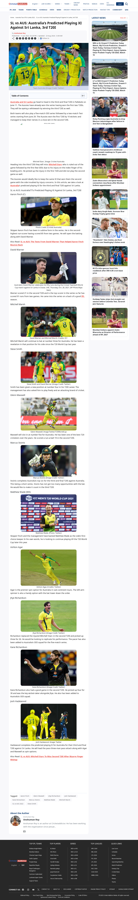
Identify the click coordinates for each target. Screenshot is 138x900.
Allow (75, 22)
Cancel (89, 22)
